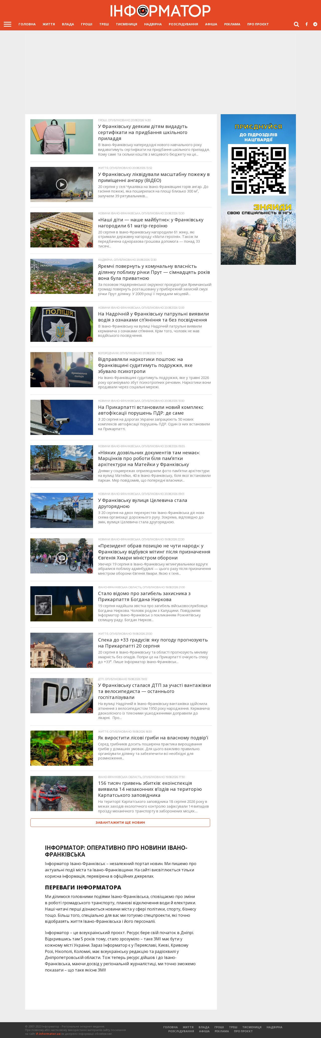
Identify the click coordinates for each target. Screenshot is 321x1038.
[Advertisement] (160, 72)
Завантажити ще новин (120, 822)
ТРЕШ (104, 24)
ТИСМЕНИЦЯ (126, 24)
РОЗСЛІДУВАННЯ (183, 24)
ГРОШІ (86, 24)
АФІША (211, 24)
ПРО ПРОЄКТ (258, 24)
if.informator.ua (48, 1033)
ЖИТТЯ (49, 24)
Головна (27, 24)
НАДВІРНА (153, 24)
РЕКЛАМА (232, 24)
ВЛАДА (68, 24)
